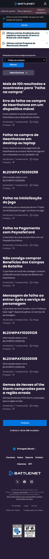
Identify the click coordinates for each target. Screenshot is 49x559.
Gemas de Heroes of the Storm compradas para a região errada (24, 388)
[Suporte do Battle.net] (14, 188)
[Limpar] (44, 60)
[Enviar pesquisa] (5, 60)
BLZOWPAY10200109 (20, 358)
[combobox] (24, 60)
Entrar (25, 25)
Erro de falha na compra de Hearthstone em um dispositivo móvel (24, 104)
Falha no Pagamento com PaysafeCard (21, 230)
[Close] (47, 35)
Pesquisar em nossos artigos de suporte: (19, 55)
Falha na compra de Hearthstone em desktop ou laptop (21, 138)
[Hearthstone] (14, 125)
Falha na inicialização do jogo (22, 200)
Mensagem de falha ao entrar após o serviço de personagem (24, 299)
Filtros (13, 64)
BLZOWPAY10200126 (20, 332)
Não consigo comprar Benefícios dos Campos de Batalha (23, 262)
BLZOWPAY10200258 (20, 172)
